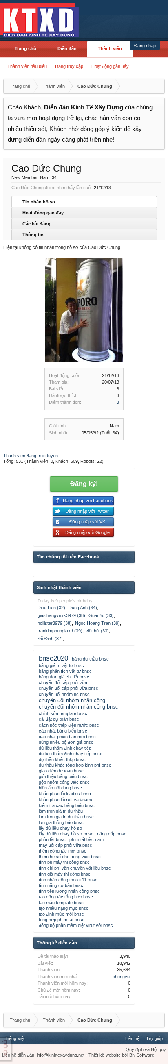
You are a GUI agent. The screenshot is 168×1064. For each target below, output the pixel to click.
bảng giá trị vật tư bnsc (61, 665)
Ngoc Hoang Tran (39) (97, 623)
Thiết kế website (104, 1055)
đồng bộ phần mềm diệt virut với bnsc (76, 925)
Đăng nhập (145, 45)
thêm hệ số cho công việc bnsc (70, 856)
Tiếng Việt (15, 1038)
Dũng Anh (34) (83, 607)
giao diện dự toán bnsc (61, 770)
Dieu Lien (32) (51, 607)
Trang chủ (25, 48)
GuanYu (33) (101, 615)
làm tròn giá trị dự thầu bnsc (66, 816)
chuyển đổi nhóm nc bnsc (64, 694)
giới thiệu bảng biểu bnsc (63, 776)
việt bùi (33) (97, 630)
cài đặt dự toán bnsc (59, 719)
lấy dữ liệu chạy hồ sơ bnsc (66, 833)
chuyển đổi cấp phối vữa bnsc (68, 688)
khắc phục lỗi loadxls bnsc (65, 793)
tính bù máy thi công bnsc (64, 862)
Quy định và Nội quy (146, 1049)
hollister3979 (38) (55, 623)
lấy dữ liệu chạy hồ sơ (60, 828)
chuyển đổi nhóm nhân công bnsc (78, 707)
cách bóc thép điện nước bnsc (69, 725)
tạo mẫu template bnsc (61, 902)
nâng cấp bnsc (111, 833)
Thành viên (110, 48)
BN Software (141, 1055)
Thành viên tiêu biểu (27, 66)
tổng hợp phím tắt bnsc (61, 919)
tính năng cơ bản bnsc (61, 885)
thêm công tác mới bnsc (62, 850)
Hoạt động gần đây (110, 66)
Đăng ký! (84, 483)
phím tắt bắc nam (86, 839)
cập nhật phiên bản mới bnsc (67, 736)
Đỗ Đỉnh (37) (50, 638)
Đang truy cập (69, 66)
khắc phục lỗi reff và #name (66, 799)
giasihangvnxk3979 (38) (61, 615)
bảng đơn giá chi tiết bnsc (64, 676)
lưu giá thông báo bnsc (61, 822)
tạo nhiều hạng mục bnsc (63, 908)
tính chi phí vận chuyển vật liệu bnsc (75, 868)
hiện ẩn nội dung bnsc (60, 787)
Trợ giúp (154, 1038)
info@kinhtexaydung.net (60, 1055)
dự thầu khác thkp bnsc (62, 759)
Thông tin (33, 234)
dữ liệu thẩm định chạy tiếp (65, 748)
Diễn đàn (67, 48)
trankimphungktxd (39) (60, 630)
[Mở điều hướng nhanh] (157, 86)
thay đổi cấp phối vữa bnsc (65, 845)
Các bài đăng (36, 223)
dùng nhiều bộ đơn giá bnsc (66, 742)
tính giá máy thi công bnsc (65, 874)
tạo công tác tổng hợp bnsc (66, 896)
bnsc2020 (53, 658)
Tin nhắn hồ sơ (38, 201)
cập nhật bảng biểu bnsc (63, 730)
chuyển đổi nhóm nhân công (72, 700)
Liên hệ (132, 1038)
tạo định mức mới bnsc (61, 913)
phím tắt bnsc (52, 839)
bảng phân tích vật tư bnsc (65, 671)
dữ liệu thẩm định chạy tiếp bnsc (70, 753)
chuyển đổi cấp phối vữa (63, 682)
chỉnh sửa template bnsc (63, 713)
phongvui (121, 976)
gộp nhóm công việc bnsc (64, 782)
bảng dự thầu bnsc (90, 658)
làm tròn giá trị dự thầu (61, 811)
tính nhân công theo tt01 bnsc (68, 879)
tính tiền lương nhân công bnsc (69, 891)
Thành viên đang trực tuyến (30, 455)
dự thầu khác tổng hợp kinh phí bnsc (75, 765)
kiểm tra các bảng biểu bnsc (67, 805)
